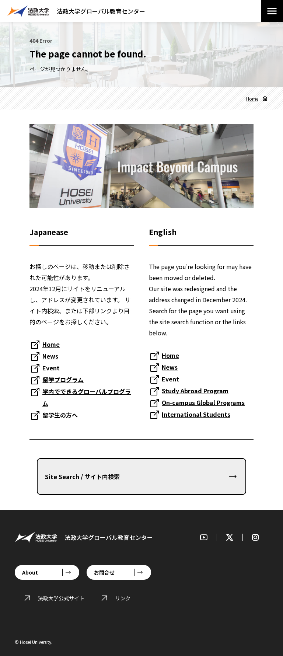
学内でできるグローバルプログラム (86, 397)
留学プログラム (63, 379)
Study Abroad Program (195, 390)
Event (51, 367)
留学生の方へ (60, 415)
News (50, 356)
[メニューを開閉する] (272, 11)
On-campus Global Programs (203, 402)
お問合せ (104, 572)
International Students (196, 414)
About (30, 572)
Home (252, 98)
